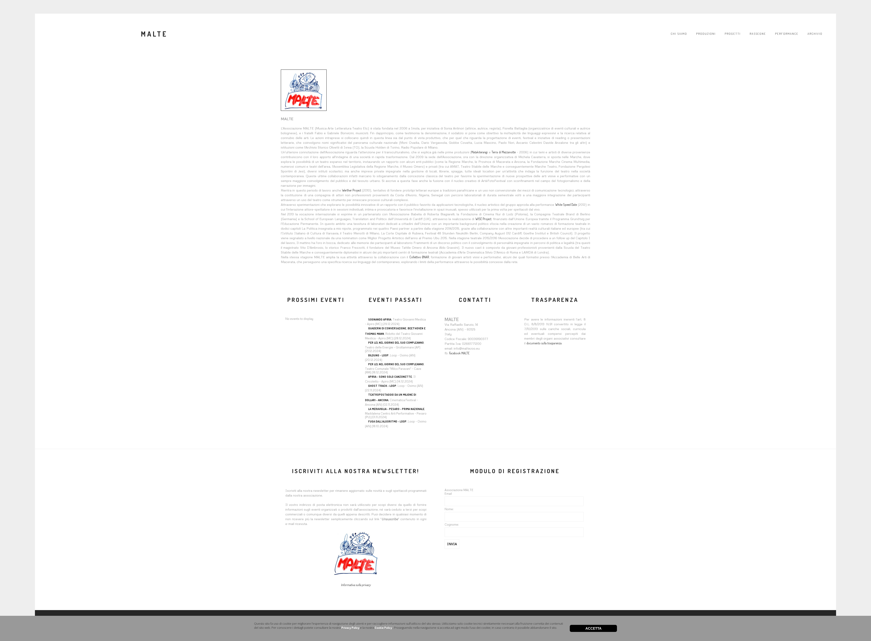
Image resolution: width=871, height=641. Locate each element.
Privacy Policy (350, 627)
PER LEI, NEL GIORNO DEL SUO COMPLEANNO (396, 342)
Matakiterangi (479, 152)
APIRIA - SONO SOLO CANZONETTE (390, 376)
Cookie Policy (383, 627)
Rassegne (758, 33)
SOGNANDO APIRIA (379, 319)
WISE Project (483, 219)
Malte (154, 34)
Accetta (593, 628)
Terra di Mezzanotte (504, 152)
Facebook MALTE (459, 353)
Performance (786, 33)
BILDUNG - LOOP (378, 355)
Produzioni (706, 33)
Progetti (733, 33)
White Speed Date (566, 204)
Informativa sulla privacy (356, 585)
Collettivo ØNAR (419, 257)
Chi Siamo (679, 33)
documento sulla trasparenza (544, 343)
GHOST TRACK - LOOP (382, 386)
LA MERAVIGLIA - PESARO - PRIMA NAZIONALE (396, 409)
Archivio (814, 33)
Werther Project (351, 190)
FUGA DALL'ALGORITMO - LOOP (387, 421)
